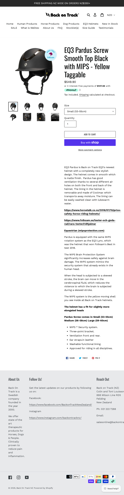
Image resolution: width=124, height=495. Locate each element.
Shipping (84, 94)
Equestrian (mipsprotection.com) (84, 230)
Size (66, 105)
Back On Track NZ (24, 488)
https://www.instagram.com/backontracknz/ (55, 417)
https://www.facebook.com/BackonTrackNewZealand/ (60, 404)
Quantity (69, 118)
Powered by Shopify (43, 488)
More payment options (90, 150)
